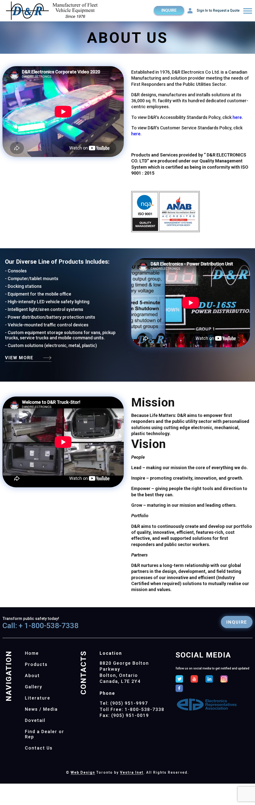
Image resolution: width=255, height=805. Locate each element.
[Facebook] (179, 689)
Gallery (33, 686)
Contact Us (39, 748)
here (237, 117)
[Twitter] (179, 679)
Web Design (83, 772)
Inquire (169, 10)
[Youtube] (194, 679)
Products (36, 664)
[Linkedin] (209, 679)
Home (32, 653)
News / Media (41, 709)
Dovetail (35, 720)
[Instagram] (224, 679)
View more (19, 357)
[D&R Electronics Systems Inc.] (52, 11)
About (32, 675)
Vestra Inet (131, 772)
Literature (37, 698)
